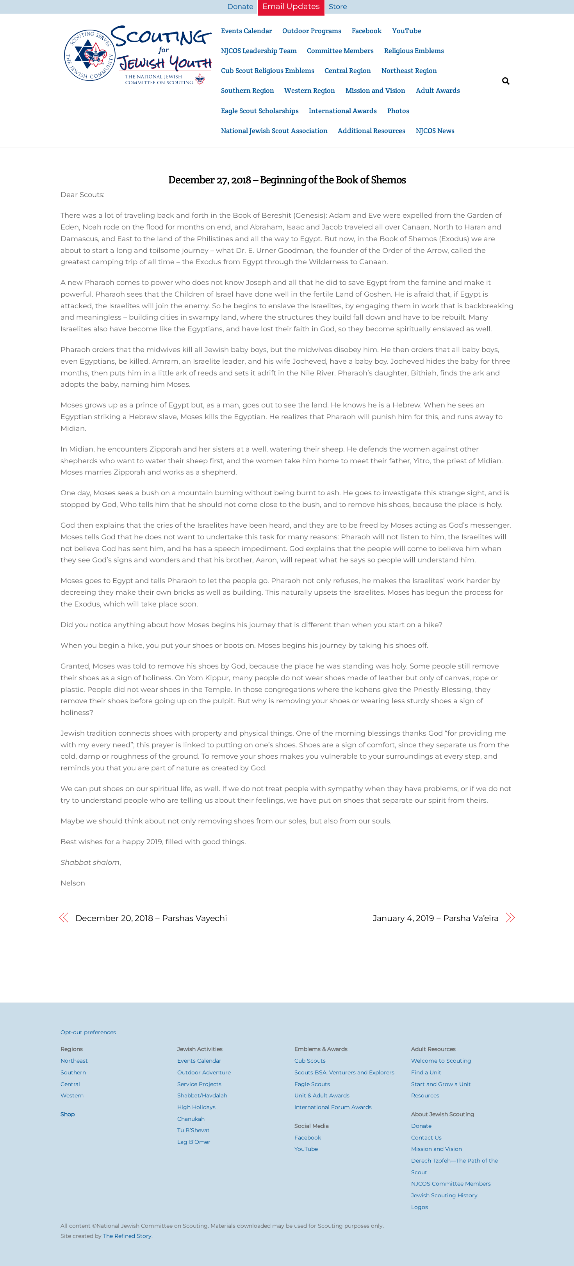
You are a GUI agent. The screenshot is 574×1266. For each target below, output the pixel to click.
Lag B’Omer (193, 1141)
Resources (425, 1095)
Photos (398, 110)
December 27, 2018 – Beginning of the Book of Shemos (287, 179)
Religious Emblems (414, 50)
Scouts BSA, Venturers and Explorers (344, 1072)
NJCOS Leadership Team (259, 50)
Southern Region (247, 90)
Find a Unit (426, 1072)
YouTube (406, 30)
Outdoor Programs (311, 30)
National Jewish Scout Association (274, 130)
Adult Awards (438, 90)
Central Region (347, 70)
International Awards (343, 110)
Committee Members (340, 50)
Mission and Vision (375, 90)
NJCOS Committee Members (451, 1183)
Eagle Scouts (312, 1084)
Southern (73, 1072)
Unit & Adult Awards (321, 1095)
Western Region (309, 90)
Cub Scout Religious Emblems (267, 70)
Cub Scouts (310, 1060)
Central (70, 1084)
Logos (419, 1207)
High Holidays (196, 1107)
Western (72, 1095)
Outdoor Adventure (204, 1072)
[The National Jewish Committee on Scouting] (139, 82)
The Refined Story (127, 1235)
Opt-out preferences (88, 1032)
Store (338, 6)
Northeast (74, 1060)
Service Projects (199, 1084)
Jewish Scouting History (444, 1195)
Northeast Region (409, 70)
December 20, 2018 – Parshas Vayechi (151, 918)
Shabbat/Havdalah (202, 1095)
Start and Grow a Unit (441, 1084)
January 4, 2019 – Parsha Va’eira (436, 918)
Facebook (366, 30)
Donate (240, 6)
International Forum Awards (333, 1107)
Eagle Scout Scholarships (260, 110)
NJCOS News (435, 130)
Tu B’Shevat (193, 1130)
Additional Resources (371, 130)
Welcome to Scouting (441, 1060)
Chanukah (191, 1118)
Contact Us (426, 1137)
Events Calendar (246, 30)
